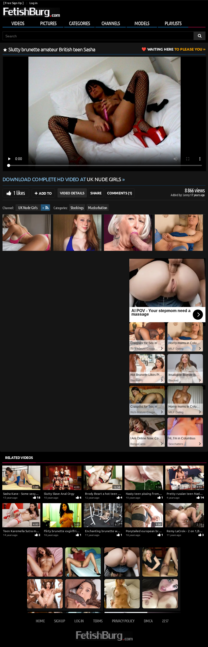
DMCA (148, 620)
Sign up (59, 620)
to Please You (174, 49)
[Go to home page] (31, 12)
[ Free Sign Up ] (13, 3)
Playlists (173, 23)
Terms (97, 620)
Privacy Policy (123, 620)
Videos (17, 23)
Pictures (48, 23)
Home (40, 620)
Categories (79, 23)
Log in (33, 3)
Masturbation (97, 207)
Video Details (72, 193)
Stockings (77, 207)
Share (95, 193)
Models (141, 23)
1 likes (19, 192)
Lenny (186, 195)
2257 (165, 620)
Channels (110, 23)
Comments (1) (119, 193)
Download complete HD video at (62, 179)
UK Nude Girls (27, 207)
